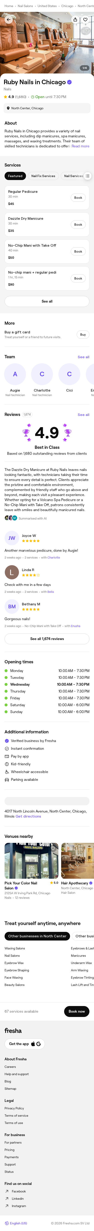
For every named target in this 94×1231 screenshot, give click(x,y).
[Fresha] (47, 1030)
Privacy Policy (14, 1108)
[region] (47, 45)
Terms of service (16, 1115)
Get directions (28, 816)
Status (9, 1172)
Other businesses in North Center (37, 936)
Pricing (9, 1150)
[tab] (15, 176)
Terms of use (14, 1123)
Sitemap (10, 1088)
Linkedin (18, 1198)
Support (10, 1164)
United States (47, 6)
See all (83, 357)
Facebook (19, 1191)
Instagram (19, 1206)
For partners (13, 1142)
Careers (10, 1067)
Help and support (17, 1074)
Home (9, 6)
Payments (12, 1157)
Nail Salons (25, 6)
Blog (8, 1081)
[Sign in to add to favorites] (85, 20)
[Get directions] (47, 801)
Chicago (67, 6)
